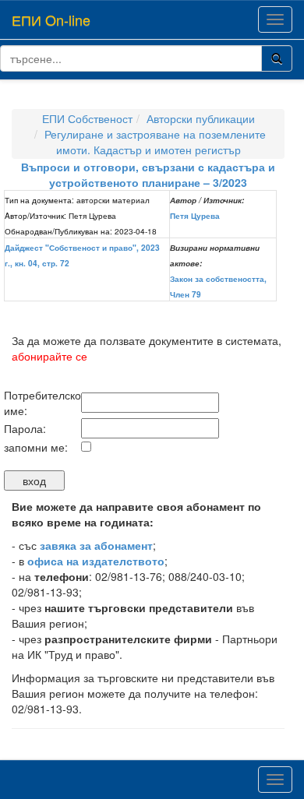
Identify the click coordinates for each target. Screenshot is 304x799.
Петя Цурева (195, 215)
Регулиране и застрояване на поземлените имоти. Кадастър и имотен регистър (155, 141)
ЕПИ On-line (51, 19)
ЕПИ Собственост (87, 118)
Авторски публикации (201, 118)
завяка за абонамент (96, 545)
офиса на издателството (95, 560)
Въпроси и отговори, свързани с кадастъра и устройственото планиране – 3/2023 (148, 174)
